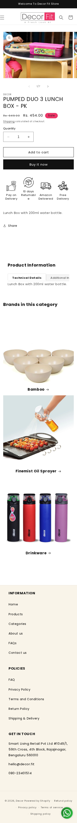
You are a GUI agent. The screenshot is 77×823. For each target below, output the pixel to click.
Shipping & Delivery (24, 718)
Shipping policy (40, 814)
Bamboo (36, 389)
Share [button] (12, 226)
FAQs (12, 643)
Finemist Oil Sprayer (36, 471)
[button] (61, 17)
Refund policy (63, 800)
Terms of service (52, 807)
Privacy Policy (19, 689)
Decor (20, 800)
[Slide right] (48, 86)
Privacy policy (27, 807)
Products (16, 614)
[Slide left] (29, 86)
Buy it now (39, 164)
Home (13, 604)
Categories (17, 624)
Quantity (9, 128)
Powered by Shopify (37, 800)
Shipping (9, 121)
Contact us (18, 653)
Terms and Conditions (26, 699)
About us (16, 633)
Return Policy (19, 709)
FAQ (12, 680)
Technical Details (26, 278)
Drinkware (36, 553)
